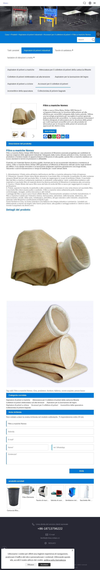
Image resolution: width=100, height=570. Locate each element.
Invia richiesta (50, 131)
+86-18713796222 (50, 528)
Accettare (44, 565)
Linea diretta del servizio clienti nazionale (52, 524)
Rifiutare (31, 565)
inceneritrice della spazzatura (20, 91)
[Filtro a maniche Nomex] (23, 134)
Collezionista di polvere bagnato (52, 91)
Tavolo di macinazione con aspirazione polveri (43, 500)
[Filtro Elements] (28, 489)
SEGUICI (52, 543)
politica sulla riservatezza (55, 560)
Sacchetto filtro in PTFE (87, 500)
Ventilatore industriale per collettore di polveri (72, 500)
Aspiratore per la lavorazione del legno (71, 77)
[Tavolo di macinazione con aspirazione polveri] (42, 491)
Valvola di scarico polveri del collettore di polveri (58, 500)
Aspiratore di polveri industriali (30, 35)
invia (81, 471)
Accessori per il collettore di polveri (57, 35)
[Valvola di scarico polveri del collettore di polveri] (57, 491)
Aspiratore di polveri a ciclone (20, 84)
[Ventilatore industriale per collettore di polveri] (72, 491)
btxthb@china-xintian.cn (50, 538)
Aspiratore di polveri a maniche (20, 70)
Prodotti (14, 35)
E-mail (52, 535)
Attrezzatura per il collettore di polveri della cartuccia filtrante (65, 70)
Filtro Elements (28, 497)
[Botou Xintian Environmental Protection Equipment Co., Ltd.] (5, 5)
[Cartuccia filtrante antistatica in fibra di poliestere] (13, 496)
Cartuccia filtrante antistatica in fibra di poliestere (14, 510)
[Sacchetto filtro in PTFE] (86, 491)
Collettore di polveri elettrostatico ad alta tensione (28, 77)
